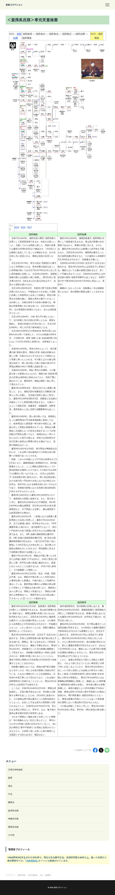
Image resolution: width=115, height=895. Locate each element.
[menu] (107, 4)
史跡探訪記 (31, 860)
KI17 (29, 227)
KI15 (23, 227)
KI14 (17, 227)
